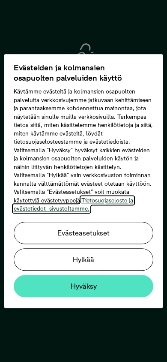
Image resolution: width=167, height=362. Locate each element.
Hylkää (83, 259)
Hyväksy (84, 286)
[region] (83, 181)
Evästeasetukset (83, 233)
